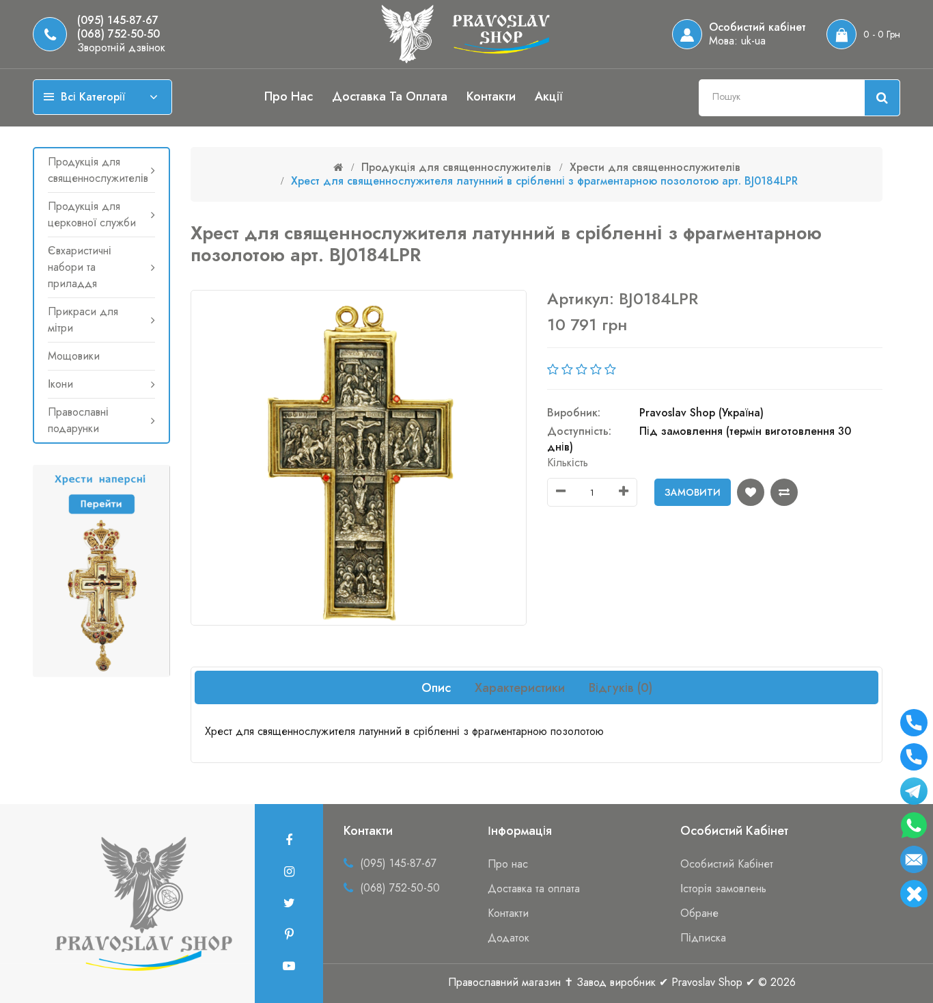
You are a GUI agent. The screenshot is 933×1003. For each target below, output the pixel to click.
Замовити (693, 492)
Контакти (491, 96)
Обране (699, 913)
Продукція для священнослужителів (98, 170)
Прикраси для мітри (83, 320)
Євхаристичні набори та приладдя (79, 267)
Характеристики (520, 688)
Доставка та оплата (389, 96)
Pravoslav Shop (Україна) (701, 412)
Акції (549, 96)
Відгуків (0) (620, 688)
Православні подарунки (78, 420)
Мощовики (74, 356)
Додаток (508, 938)
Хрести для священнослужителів (655, 167)
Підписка (703, 938)
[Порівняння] (784, 492)
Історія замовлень (723, 888)
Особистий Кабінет (726, 864)
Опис (436, 688)
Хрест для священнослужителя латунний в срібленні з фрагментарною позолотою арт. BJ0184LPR (544, 181)
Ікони (60, 384)
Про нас (288, 96)
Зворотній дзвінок (121, 48)
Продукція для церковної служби (92, 214)
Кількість (567, 462)
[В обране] (750, 492)
